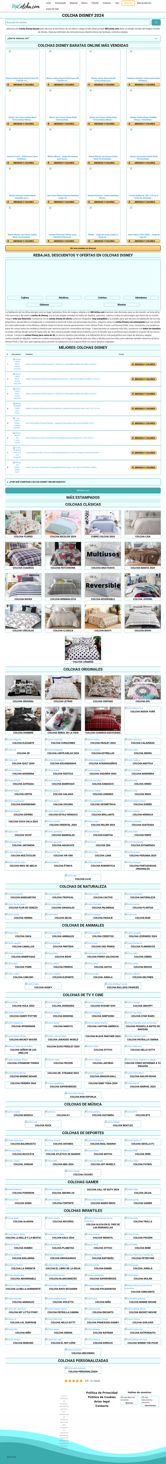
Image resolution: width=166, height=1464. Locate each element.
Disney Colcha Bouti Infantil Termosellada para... (103, 79)
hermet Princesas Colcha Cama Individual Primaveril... (63, 235)
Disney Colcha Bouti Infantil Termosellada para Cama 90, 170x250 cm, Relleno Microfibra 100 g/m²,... (64, 379)
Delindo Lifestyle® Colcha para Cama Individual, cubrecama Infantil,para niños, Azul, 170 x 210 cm (63, 408)
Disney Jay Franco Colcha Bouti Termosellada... (63, 118)
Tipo (117, 3)
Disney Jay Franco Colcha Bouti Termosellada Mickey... (22, 118)
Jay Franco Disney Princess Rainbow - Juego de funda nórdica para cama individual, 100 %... (60, 423)
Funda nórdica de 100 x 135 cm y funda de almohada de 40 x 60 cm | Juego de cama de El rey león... (63, 453)
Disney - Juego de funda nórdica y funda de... (103, 235)
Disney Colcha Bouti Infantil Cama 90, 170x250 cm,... (22, 79)
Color (48, 3)
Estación (107, 3)
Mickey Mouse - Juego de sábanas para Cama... (63, 157)
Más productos (144, 3)
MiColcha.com (83, 490)
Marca (84, 3)
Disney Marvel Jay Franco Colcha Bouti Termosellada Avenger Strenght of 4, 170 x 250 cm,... (60, 438)
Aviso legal (102, 1401)
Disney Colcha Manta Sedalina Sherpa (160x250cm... (143, 118)
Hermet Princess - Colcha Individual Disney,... (103, 196)
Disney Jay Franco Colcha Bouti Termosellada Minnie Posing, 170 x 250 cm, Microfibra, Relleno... (62, 467)
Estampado (60, 3)
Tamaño (95, 3)
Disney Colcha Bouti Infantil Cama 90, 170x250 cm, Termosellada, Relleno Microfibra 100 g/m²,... (62, 364)
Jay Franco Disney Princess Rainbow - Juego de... (63, 196)
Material (73, 3)
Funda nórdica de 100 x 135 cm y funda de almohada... (143, 196)
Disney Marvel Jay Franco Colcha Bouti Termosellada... (103, 157)
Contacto (102, 1406)
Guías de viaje (52, 9)
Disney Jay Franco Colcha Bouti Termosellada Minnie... (103, 118)
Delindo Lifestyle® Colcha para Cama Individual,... (143, 79)
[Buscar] (156, 22)
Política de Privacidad (102, 1392)
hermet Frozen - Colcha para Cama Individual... (22, 157)
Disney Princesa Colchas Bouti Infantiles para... (22, 196)
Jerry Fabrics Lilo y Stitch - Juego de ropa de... (144, 235)
